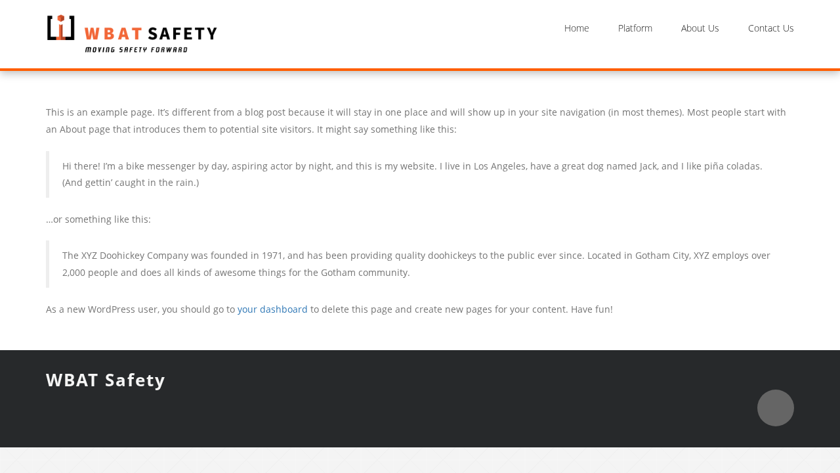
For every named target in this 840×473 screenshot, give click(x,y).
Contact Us (771, 28)
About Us (700, 28)
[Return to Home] (132, 33)
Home (576, 28)
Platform (635, 28)
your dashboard (273, 309)
